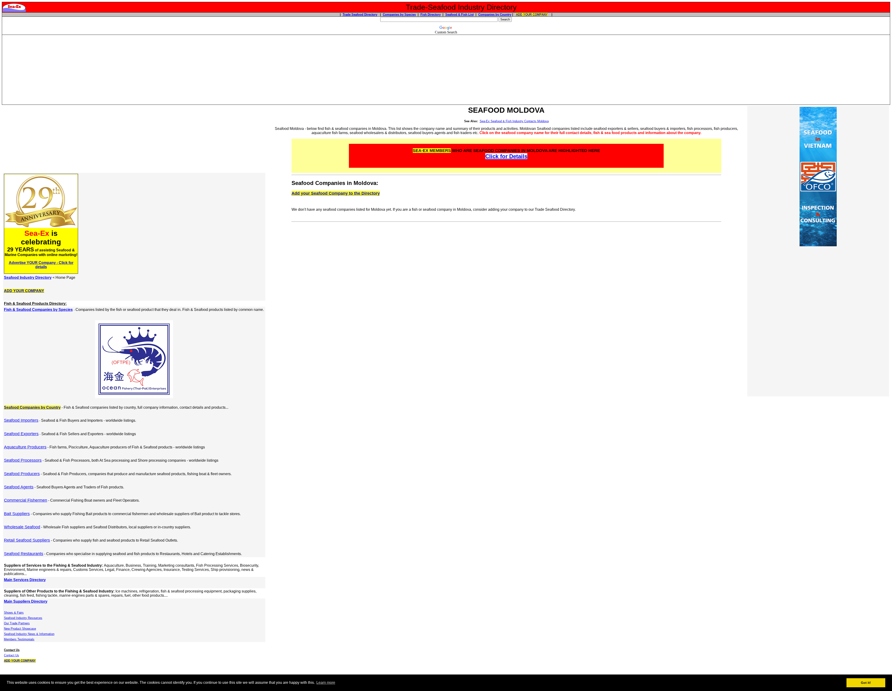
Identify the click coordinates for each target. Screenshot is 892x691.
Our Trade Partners (17, 623)
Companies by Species (399, 14)
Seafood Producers (22, 473)
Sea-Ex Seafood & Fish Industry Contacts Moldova (514, 121)
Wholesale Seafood (22, 527)
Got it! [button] (866, 682)
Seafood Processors (23, 460)
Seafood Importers (21, 420)
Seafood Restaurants (23, 553)
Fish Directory (430, 14)
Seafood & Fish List (459, 14)
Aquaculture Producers (25, 447)
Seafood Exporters (21, 433)
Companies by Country (494, 14)
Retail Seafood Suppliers (27, 540)
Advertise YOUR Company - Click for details (41, 265)
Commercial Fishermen (25, 500)
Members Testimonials (19, 639)
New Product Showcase (20, 628)
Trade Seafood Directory (360, 14)
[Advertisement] (446, 67)
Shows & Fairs (14, 612)
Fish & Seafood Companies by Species (38, 310)
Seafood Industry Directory (28, 278)
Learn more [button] (325, 682)
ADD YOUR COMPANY (532, 14)
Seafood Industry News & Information (29, 634)
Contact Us (11, 655)
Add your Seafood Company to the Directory (336, 193)
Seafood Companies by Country (32, 407)
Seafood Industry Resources (23, 618)
